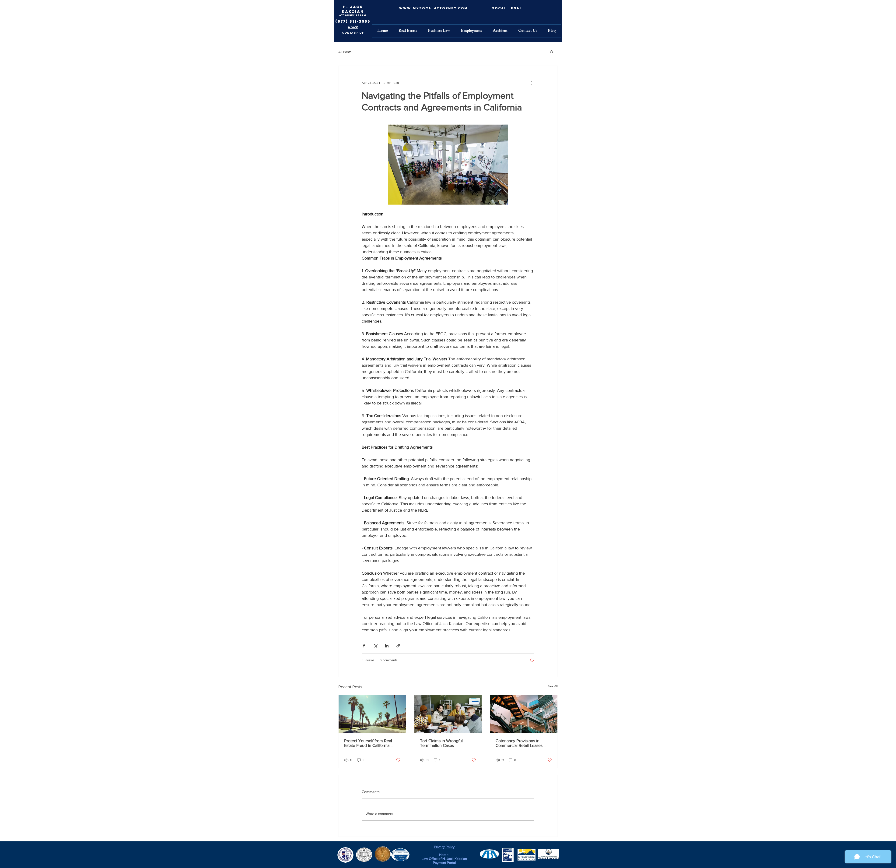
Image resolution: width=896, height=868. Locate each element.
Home (443, 855)
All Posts (344, 52)
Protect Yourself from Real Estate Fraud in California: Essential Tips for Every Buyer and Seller (371, 743)
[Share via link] (398, 645)
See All (553, 686)
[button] (552, 51)
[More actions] (531, 82)
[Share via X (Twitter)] (375, 645)
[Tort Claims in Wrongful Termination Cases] (448, 714)
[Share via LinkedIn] (387, 645)
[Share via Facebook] (364, 645)
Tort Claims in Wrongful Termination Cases (441, 743)
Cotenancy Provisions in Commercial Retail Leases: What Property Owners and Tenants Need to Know (520, 743)
